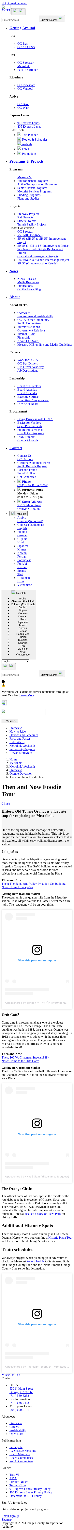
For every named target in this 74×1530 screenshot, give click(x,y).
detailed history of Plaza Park (42, 1213)
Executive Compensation (33, 400)
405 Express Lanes (29, 126)
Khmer (21, 549)
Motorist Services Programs (34, 191)
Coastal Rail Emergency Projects (37, 256)
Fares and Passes (19, 738)
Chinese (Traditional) (30, 524)
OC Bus (22, 43)
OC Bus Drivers (27, 363)
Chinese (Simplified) (30, 521)
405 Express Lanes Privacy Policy (30, 1492)
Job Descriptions (27, 370)
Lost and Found (27, 469)
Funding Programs (28, 195)
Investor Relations (28, 327)
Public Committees (29, 323)
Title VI (14, 1474)
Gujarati (22, 538)
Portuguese (24, 560)
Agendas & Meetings (22, 1450)
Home (13, 759)
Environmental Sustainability (35, 316)
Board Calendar (27, 393)
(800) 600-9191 (19, 1409)
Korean (22, 553)
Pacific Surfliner (27, 69)
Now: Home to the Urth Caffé (20, 1061)
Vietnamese (24, 584)
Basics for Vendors (29, 422)
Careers (14, 1426)
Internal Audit (26, 334)
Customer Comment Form (33, 462)
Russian (22, 567)
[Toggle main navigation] (18, 11)
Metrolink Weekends (22, 745)
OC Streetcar (25, 62)
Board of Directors (29, 386)
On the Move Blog (29, 289)
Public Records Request (32, 466)
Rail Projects (25, 217)
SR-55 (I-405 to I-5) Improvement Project (43, 245)
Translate (20, 513)
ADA (13, 1478)
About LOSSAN (28, 341)
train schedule (35, 1261)
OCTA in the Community (33, 319)
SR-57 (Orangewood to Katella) (37, 263)
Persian (21, 556)
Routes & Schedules (34, 139)
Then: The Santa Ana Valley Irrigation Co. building (34, 883)
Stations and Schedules (23, 735)
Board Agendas (27, 389)
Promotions (28, 153)
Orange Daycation (20, 773)
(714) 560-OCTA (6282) (32, 483)
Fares (25, 149)
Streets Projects (26, 221)
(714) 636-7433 (19, 1402)
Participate (15, 1447)
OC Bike (23, 104)
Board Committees (21, 1457)
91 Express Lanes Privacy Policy (30, 1488)
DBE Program (26, 436)
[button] (40, 28)
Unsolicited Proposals (30, 433)
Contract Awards (27, 440)
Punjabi (22, 563)
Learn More (26, 695)
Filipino (22, 531)
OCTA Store (25, 459)
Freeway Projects (28, 213)
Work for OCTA (27, 360)
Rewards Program (20, 752)
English (22, 528)
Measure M (24, 177)
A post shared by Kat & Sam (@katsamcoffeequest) (37, 1176)
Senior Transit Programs (32, 188)
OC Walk (23, 107)
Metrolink (23, 66)
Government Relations (31, 330)
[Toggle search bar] (9, 666)
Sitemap (7, 1519)
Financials (23, 337)
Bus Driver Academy (30, 367)
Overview (23, 312)
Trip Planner (29, 134)
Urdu (20, 581)
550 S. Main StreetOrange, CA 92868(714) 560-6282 (21, 1392)
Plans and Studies (28, 198)
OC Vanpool (25, 88)
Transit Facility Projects (32, 224)
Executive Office (27, 396)
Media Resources (28, 282)
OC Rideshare (26, 85)
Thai (20, 574)
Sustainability (17, 1430)
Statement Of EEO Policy (25, 1496)
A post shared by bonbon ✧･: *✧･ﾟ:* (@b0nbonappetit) (39, 1002)
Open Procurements (29, 426)
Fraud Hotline (26, 473)
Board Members (19, 1454)
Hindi (20, 542)
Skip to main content (14, 3)
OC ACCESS (26, 47)
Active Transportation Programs (37, 184)
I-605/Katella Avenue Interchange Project (43, 259)
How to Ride (17, 731)
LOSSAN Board (27, 403)
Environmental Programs (32, 180)
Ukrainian (23, 577)
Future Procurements (30, 429)
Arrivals (26, 144)
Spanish (22, 570)
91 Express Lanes (28, 123)
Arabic (21, 517)
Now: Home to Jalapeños (17, 887)
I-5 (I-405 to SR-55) (29, 235)
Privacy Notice (18, 1481)
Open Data (16, 1433)
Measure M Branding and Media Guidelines (44, 344)
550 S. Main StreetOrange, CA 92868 (29, 505)
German (22, 535)
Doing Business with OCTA (35, 419)
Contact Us (24, 455)
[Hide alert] (4, 704)
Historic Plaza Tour (60, 1237)
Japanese (22, 546)
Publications (25, 285)
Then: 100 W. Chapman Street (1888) (25, 1057)
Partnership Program (22, 749)
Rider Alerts (16, 742)
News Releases (26, 278)
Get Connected (26, 477)
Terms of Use (17, 1485)
